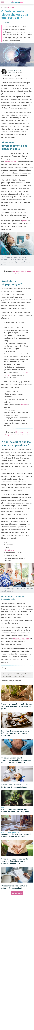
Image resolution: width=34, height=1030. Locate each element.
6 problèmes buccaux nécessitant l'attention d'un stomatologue (15, 786)
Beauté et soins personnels (10, 832)
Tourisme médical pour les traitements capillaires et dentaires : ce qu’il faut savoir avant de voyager (16, 760)
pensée (24, 221)
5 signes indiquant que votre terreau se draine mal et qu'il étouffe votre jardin (16, 706)
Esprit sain (11, 7)
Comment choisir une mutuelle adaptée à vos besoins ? (14, 887)
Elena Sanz (19, 72)
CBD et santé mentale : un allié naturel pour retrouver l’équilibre (15, 810)
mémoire (24, 405)
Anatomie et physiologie (9, 857)
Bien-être (4, 7)
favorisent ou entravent (21, 638)
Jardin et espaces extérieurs (10, 702)
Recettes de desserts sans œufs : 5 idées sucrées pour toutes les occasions (16, 733)
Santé (3, 756)
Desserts (4, 729)
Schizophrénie (8, 550)
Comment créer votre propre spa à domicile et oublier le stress (16, 835)
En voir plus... (17, 893)
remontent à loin (10, 162)
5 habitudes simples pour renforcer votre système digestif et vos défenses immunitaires (16, 861)
